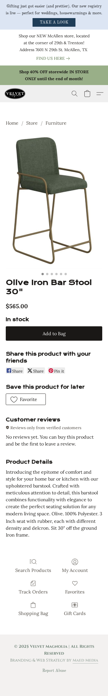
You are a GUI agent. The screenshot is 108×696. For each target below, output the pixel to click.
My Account (75, 570)
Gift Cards (75, 613)
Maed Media (85, 660)
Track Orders (33, 592)
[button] (54, 22)
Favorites (74, 592)
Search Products (33, 570)
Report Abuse (54, 671)
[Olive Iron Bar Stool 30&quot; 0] (54, 201)
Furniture (56, 123)
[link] (54, 58)
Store (32, 123)
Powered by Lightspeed (54, 680)
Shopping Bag (33, 613)
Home (12, 123)
